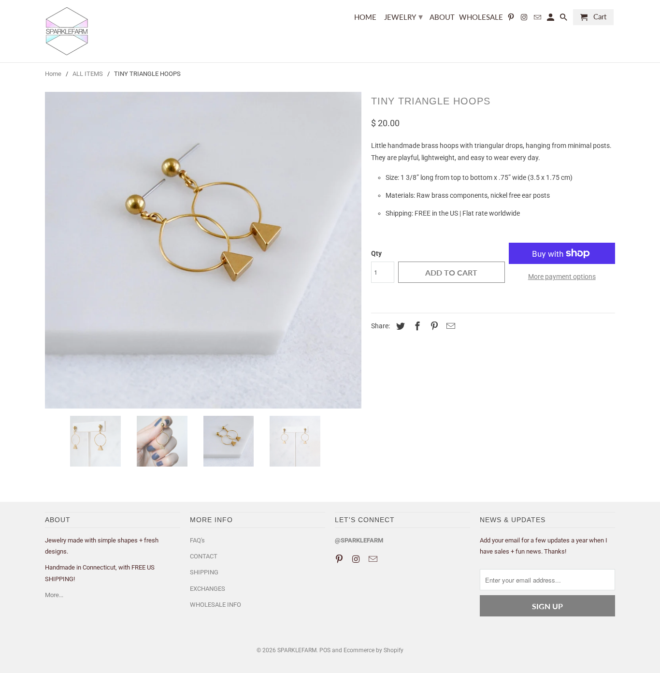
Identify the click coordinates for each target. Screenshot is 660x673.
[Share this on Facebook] (416, 326)
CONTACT (203, 556)
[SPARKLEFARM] (69, 31)
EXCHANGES (207, 588)
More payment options (562, 276)
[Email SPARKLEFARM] (537, 19)
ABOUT (442, 17)
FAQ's (197, 540)
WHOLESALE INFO (215, 604)
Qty (376, 253)
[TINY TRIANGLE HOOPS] (203, 250)
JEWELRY (403, 16)
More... (54, 595)
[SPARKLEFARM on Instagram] (524, 19)
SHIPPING (204, 572)
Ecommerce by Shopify (373, 650)
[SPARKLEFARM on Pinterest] (511, 19)
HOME (365, 17)
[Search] (564, 19)
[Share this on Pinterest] (433, 326)
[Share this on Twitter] (399, 326)
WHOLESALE (481, 17)
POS (324, 650)
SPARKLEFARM (296, 650)
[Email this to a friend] (449, 326)
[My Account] (551, 19)
